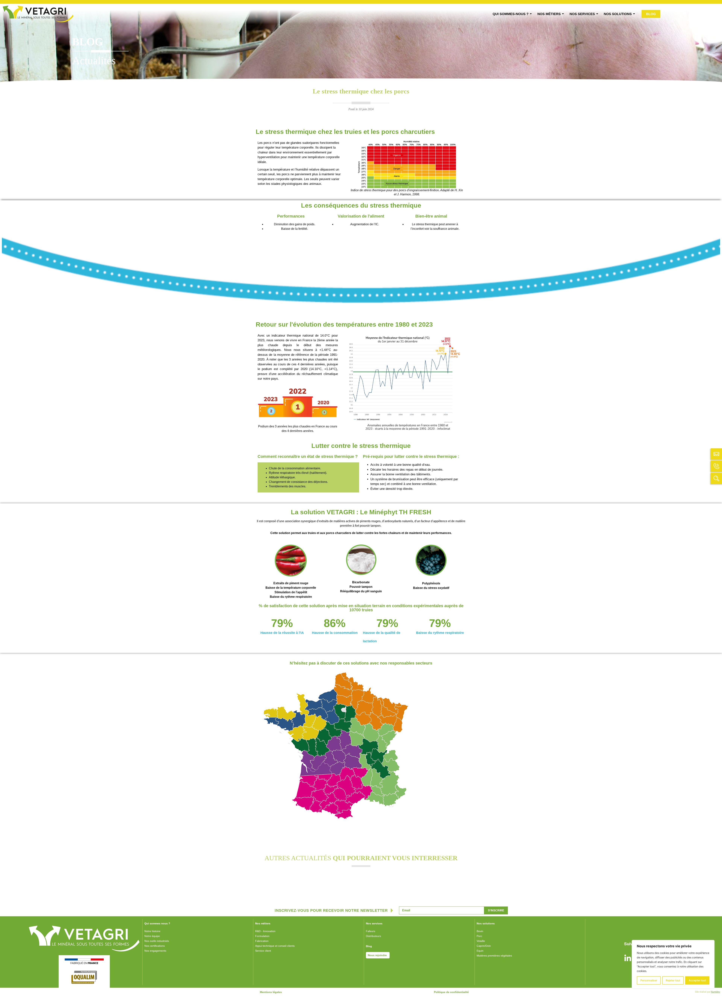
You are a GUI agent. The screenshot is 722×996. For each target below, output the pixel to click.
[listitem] (374, 758)
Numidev (715, 992)
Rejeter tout (673, 980)
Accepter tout (697, 980)
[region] (673, 964)
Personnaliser (648, 980)
